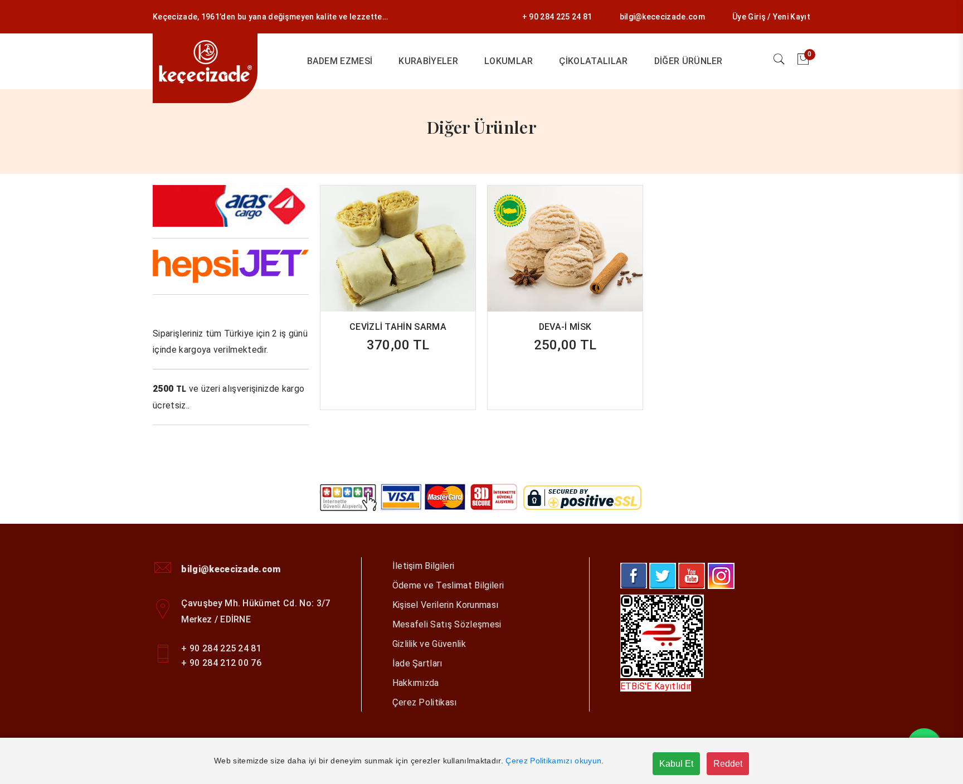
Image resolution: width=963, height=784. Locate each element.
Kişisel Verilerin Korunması (445, 605)
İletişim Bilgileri (423, 566)
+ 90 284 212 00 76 (221, 663)
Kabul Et (676, 763)
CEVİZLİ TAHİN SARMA (397, 327)
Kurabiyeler (428, 61)
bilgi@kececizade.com (662, 16)
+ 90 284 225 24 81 (557, 16)
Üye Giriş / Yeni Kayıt (771, 16)
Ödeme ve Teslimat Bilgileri (448, 585)
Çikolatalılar (593, 61)
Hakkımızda (415, 683)
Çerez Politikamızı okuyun (553, 760)
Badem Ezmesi (340, 61)
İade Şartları (417, 663)
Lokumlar (508, 61)
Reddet (727, 763)
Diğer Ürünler (688, 61)
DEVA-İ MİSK (565, 327)
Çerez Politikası (424, 702)
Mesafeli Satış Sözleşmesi (447, 624)
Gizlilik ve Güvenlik (429, 644)
